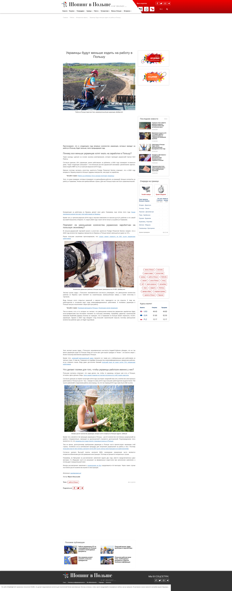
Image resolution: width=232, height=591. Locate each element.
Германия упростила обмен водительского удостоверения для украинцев (158, 168)
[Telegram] (168, 3)
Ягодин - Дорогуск (145, 205)
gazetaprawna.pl (75, 473)
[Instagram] (165, 3)
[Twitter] (161, 3)
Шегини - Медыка (144, 225)
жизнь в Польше (149, 269)
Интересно (127, 11)
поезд (163, 280)
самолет (144, 280)
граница (143, 277)
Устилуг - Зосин (144, 208)
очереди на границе (159, 291)
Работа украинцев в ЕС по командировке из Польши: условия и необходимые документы (87, 549)
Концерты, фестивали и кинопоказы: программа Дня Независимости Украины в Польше (159, 157)
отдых (145, 288)
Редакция (101, 582)
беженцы (161, 288)
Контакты (108, 582)
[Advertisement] (116, 34)
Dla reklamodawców (92, 582)
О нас (64, 582)
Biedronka (164, 277)
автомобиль (163, 284)
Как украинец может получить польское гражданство (85, 558)
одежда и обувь (146, 291)
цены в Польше (154, 280)
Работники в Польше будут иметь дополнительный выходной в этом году (158, 147)
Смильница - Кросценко (147, 228)
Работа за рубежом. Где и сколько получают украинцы (96, 176)
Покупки (71, 11)
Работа (96, 11)
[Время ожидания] (146, 9)
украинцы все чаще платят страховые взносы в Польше (94, 441)
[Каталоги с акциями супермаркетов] (152, 9)
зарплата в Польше (149, 295)
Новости (64, 11)
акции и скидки (148, 273)
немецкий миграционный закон (83, 358)
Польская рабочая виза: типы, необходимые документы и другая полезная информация (123, 559)
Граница (89, 11)
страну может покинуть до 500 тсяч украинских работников (99, 237)
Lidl (142, 284)
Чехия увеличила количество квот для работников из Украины (99, 213)
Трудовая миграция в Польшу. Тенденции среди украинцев (98, 308)
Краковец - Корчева (145, 221)
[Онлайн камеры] (140, 9)
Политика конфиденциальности (76, 582)
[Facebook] (157, 3)
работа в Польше (73, 482)
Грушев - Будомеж (145, 218)
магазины (160, 269)
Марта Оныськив (74, 477)
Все (165, 119)
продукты (153, 288)
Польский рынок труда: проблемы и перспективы (123, 547)
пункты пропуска (151, 284)
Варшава (160, 295)
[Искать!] (167, 9)
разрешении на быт (94, 465)
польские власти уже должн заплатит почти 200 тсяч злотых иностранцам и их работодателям (96, 449)
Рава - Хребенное (144, 215)
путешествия (159, 273)
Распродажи (80, 11)
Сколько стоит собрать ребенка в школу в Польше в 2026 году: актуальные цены (159, 125)
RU (161, 9)
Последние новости (149, 118)
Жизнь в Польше (116, 11)
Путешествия (105, 11)
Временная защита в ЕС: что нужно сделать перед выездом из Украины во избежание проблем (159, 135)
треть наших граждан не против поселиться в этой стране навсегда (106, 375)
